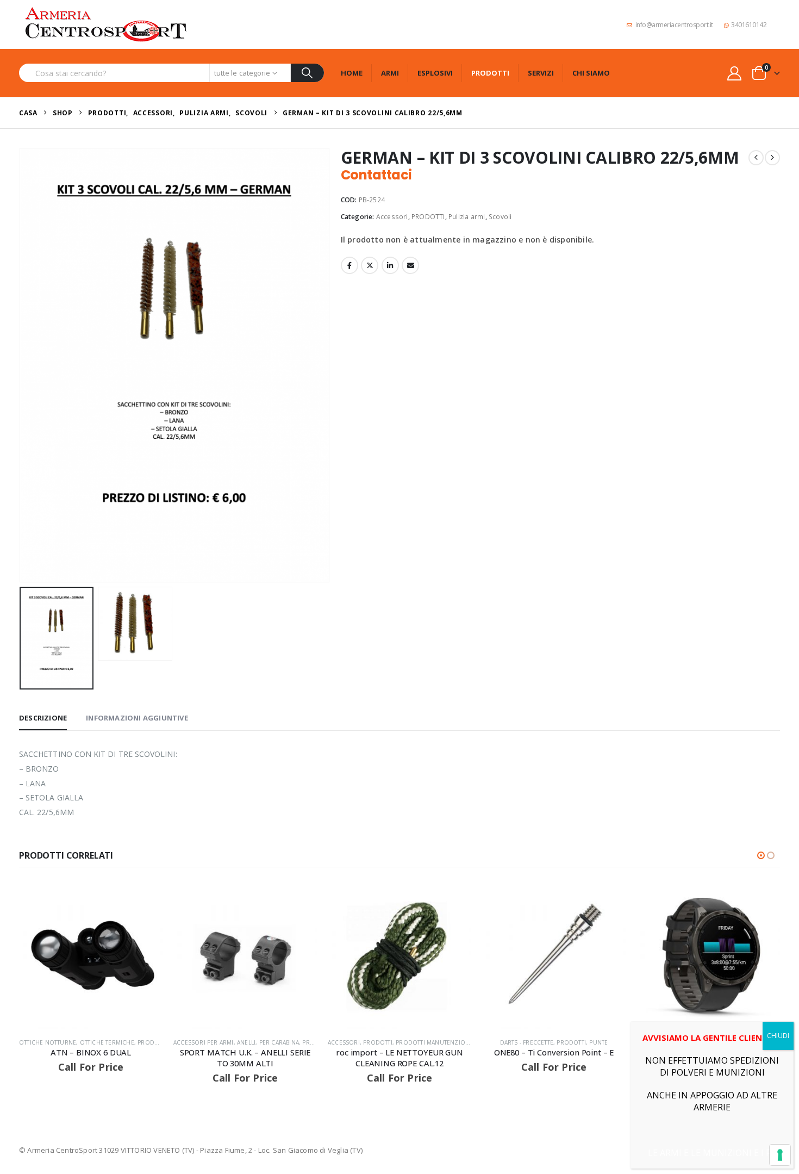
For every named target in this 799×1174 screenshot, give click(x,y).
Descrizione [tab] (43, 718)
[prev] (756, 157)
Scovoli (500, 216)
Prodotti (490, 73)
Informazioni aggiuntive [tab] (137, 718)
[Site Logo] (106, 24)
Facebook (349, 265)
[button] (22, 365)
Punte (598, 1042)
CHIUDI (778, 1035)
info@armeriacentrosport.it (674, 24)
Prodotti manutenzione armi (442, 1042)
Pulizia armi (466, 216)
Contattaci (376, 175)
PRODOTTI (428, 216)
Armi (390, 73)
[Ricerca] (307, 73)
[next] (772, 157)
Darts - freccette (526, 1042)
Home (352, 73)
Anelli (246, 1042)
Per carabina (279, 1042)
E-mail (410, 265)
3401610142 (748, 24)
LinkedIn (390, 265)
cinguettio (369, 265)
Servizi (541, 73)
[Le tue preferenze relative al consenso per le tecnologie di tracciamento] (780, 1155)
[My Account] (734, 73)
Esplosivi (435, 73)
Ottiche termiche (107, 1042)
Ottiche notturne (47, 1042)
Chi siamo (591, 73)
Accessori (392, 216)
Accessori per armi (203, 1042)
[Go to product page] (91, 957)
